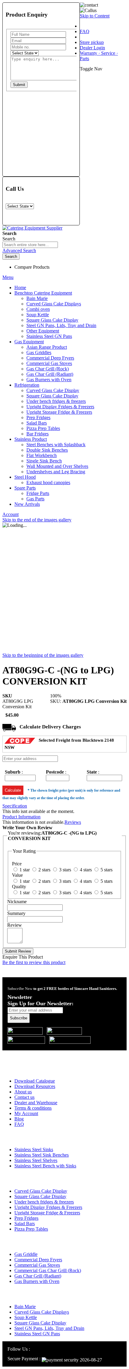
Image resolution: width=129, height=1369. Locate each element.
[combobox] (30, 245)
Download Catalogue (34, 1080)
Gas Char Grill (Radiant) (37, 1275)
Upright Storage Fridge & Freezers (47, 1212)
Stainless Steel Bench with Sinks (45, 1165)
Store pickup (92, 42)
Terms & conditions (33, 1108)
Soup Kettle (25, 1317)
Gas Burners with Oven (36, 1281)
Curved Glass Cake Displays (41, 1312)
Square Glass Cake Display (40, 1196)
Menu (8, 277)
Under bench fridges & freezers (44, 1201)
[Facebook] (41, 1349)
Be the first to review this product (33, 962)
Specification (14, 805)
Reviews (72, 822)
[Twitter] (48, 1349)
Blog (19, 1118)
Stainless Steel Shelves (35, 1160)
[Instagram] (34, 1349)
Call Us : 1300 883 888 (40, 1054)
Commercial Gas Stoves (37, 1265)
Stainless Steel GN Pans (37, 1333)
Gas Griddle (26, 1254)
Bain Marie (25, 1306)
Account (10, 514)
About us (23, 1091)
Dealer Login (92, 47)
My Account (26, 1113)
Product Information (21, 816)
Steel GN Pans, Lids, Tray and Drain (49, 1328)
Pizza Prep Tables (31, 1228)
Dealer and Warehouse (35, 1102)
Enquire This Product (22, 957)
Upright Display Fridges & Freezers (48, 1207)
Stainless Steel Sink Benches (41, 1154)
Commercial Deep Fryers (38, 1259)
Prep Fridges (26, 1218)
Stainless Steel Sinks (33, 1149)
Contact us (24, 1097)
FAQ (84, 31)
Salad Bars (24, 1223)
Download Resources (34, 1086)
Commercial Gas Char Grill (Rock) (47, 1270)
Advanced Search (19, 250)
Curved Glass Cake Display (40, 1191)
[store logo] (32, 227)
